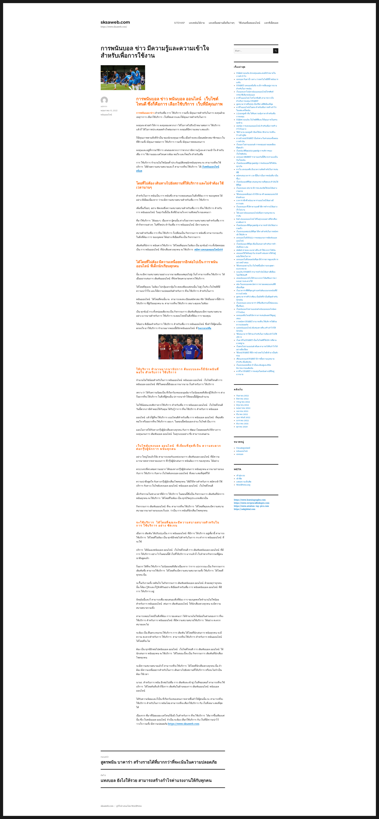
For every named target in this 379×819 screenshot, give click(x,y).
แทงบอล (239, 454)
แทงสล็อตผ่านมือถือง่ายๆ (222, 22)
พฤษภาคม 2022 (243, 408)
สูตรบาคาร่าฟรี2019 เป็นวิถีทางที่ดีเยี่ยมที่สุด (254, 104)
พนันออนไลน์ (106, 114)
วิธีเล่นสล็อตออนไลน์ (249, 22)
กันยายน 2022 (242, 395)
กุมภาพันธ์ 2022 (243, 417)
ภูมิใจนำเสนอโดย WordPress (129, 806)
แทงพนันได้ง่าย (197, 22)
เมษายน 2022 (242, 411)
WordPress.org (243, 485)
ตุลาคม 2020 (242, 426)
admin (104, 106)
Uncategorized (243, 448)
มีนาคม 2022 (242, 414)
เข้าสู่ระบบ (240, 475)
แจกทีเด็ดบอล (271, 22)
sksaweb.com (115, 22)
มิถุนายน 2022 (242, 405)
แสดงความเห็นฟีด (243, 481)
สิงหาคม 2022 (242, 399)
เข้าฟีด (239, 478)
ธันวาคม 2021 (242, 423)
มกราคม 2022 (242, 420)
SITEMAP (179, 22)
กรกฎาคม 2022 (243, 402)
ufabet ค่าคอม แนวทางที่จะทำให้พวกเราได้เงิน (256, 250)
